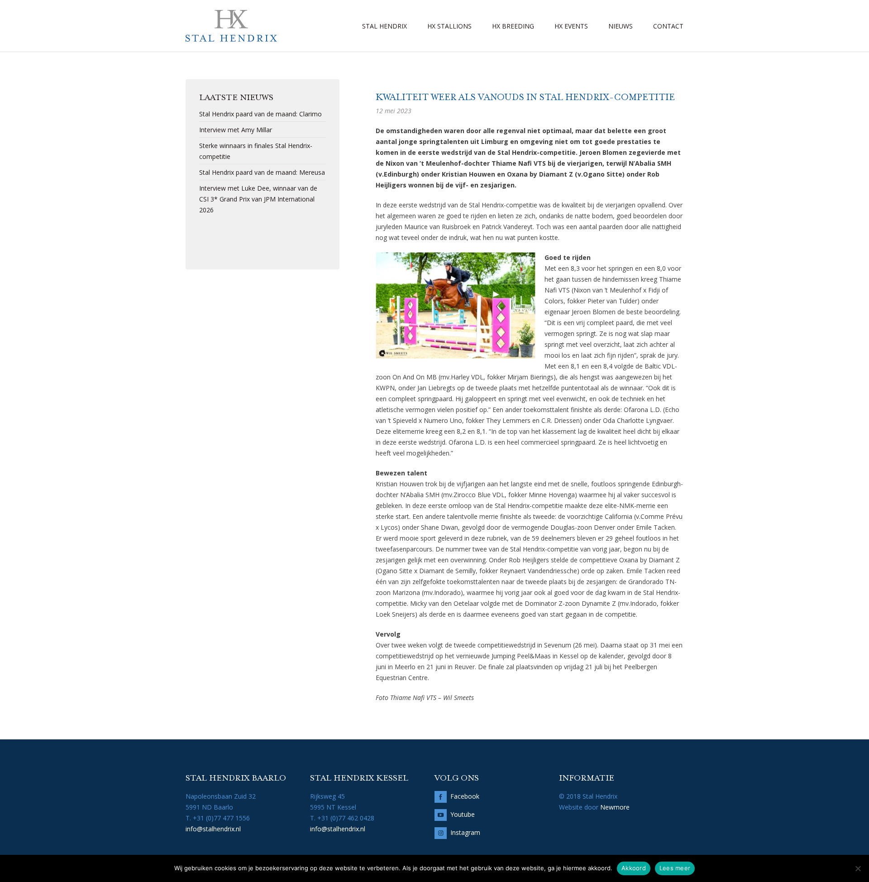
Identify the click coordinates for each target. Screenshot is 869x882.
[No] (857, 868)
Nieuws (620, 26)
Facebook (464, 796)
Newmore (615, 807)
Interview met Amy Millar (235, 129)
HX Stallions (449, 26)
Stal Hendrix (384, 26)
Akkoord (633, 868)
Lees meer (674, 868)
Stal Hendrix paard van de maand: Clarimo (260, 114)
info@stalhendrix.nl (213, 828)
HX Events (571, 26)
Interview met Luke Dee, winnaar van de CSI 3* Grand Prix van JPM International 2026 (258, 199)
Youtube (462, 814)
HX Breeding (513, 26)
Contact (668, 26)
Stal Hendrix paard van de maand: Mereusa (262, 172)
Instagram (465, 832)
